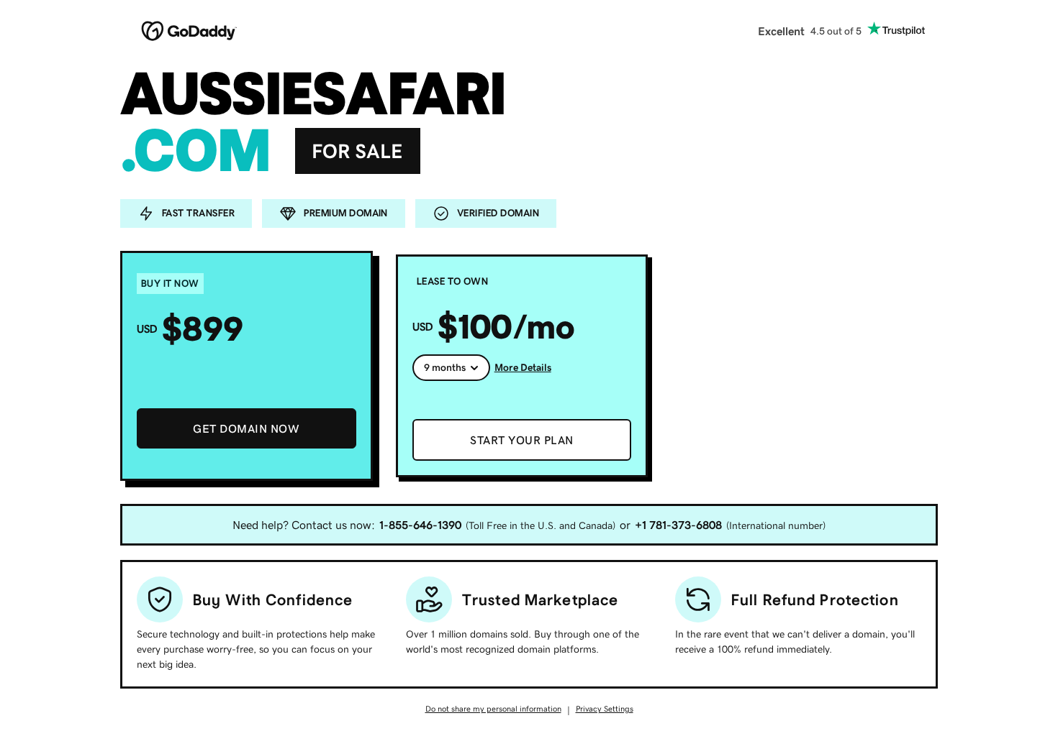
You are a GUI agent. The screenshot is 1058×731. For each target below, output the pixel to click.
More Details (522, 367)
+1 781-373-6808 (678, 524)
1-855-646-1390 (420, 524)
